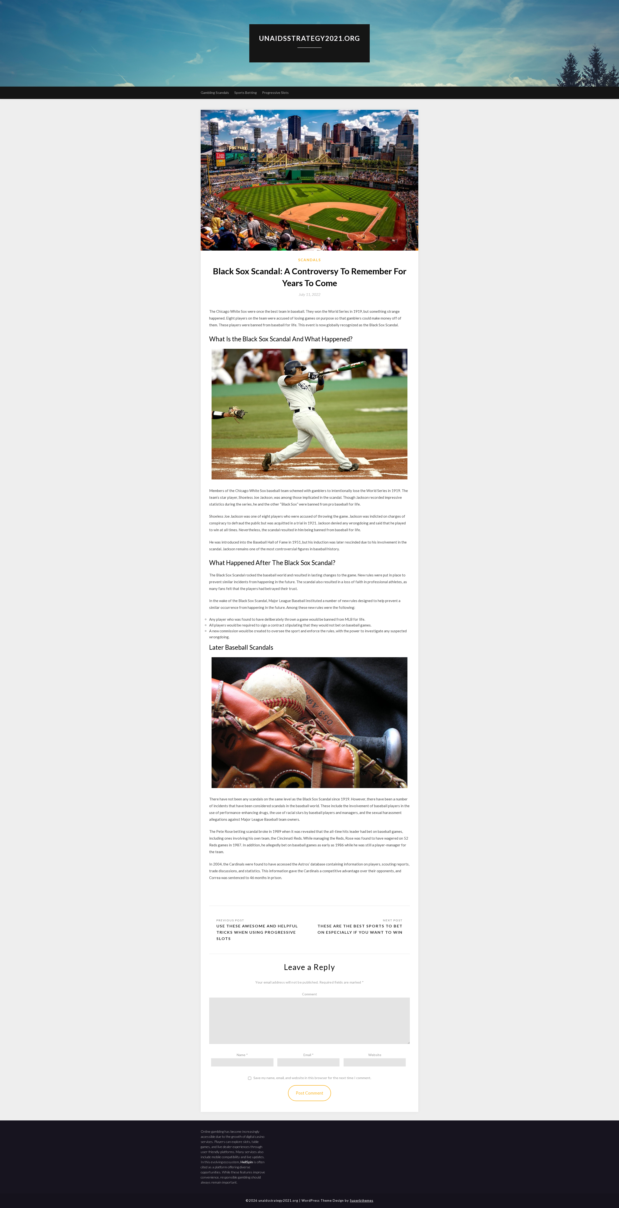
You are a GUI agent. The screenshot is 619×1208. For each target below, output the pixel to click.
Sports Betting (245, 92)
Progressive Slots (275, 92)
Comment (309, 994)
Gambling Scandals (215, 92)
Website (374, 1055)
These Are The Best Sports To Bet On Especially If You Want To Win (360, 929)
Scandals (309, 260)
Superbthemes (361, 1200)
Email (308, 1055)
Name (242, 1055)
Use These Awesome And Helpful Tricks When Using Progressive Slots (257, 932)
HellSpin (247, 1162)
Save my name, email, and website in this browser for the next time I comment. (312, 1078)
